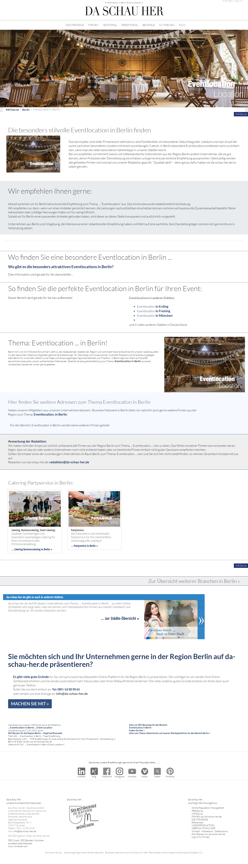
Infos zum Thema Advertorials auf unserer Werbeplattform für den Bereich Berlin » (169, 733)
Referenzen (197, 822)
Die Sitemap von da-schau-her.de (208, 834)
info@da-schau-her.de (72, 694)
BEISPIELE (149, 25)
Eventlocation (152, 306)
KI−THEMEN (167, 25)
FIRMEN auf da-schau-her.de (207, 816)
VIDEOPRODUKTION (203, 825)
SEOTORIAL (110, 25)
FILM (182, 25)
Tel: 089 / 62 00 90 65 (66, 689)
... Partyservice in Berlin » (84, 546)
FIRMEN (93, 25)
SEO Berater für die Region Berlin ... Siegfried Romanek (35, 733)
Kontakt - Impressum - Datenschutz (210, 831)
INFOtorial (12, 109)
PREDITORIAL (129, 25)
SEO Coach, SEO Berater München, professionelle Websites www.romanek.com (26, 843)
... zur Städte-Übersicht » (120, 618)
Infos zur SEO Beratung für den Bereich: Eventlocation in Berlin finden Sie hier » (148, 728)
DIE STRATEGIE (75, 25)
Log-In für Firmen (201, 836)
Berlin (26, 109)
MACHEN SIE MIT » (30, 703)
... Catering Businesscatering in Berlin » (31, 549)
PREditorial (197, 810)
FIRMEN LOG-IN (233, 1)
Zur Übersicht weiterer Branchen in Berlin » (194, 581)
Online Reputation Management (208, 807)
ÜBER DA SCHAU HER (203, 828)
